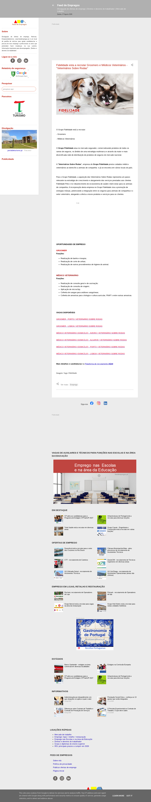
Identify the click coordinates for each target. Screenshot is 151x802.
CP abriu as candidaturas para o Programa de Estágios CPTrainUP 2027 (78, 517)
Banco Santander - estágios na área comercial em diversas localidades (77, 665)
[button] (132, 65)
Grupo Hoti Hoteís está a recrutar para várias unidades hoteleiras (121, 605)
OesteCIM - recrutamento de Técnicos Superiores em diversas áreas (121, 561)
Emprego (73, 385)
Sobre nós (57, 760)
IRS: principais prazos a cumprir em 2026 (71, 746)
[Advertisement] (95, 40)
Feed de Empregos (68, 5)
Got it (129, 796)
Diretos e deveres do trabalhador (68, 741)
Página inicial (58, 771)
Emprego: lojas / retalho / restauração (70, 737)
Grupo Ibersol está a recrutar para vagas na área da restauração (79, 605)
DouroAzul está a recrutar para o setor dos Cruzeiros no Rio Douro (78, 549)
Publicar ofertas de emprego (64, 767)
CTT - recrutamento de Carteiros (76, 560)
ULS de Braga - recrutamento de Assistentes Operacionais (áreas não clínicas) (120, 573)
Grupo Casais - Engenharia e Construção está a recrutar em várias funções (120, 529)
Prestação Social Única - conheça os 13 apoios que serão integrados (121, 698)
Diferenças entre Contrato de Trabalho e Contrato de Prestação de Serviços (78, 709)
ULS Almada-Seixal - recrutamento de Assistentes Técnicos (78, 572)
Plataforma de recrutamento (99, 364)
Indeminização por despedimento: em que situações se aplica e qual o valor (78, 698)
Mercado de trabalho (62, 734)
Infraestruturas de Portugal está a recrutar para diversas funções (119, 517)
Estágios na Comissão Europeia (119, 665)
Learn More (118, 796)
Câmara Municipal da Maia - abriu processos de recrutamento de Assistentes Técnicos (119, 550)
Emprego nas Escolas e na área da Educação (73, 739)
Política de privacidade (62, 764)
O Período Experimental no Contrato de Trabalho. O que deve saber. (121, 709)
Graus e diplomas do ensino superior (69, 744)
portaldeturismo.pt (15, 150)
